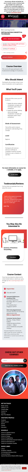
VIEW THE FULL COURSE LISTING (14, 365)
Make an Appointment (13, 315)
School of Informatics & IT (8, 441)
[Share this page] (26, 53)
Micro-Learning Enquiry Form (16, 280)
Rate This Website (6, 414)
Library (3, 448)
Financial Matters (5, 454)
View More (13, 257)
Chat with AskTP (11, 292)
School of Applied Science (8, 432)
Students (3, 420)
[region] (13, 204)
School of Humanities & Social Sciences (11, 439)
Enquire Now (10, 289)
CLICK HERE (14, 174)
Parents (3, 425)
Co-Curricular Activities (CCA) (8, 452)
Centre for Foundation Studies (9, 443)
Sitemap (3, 413)
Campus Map (4, 409)
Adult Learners (5, 422)
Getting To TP (4, 407)
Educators (3, 427)
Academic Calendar (6, 450)
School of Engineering (7, 438)
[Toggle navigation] (25, 16)
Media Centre (4, 406)
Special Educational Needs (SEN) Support (12, 456)
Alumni (3, 423)
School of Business (6, 434)
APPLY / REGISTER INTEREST (11, 38)
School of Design (5, 436)
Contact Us (4, 411)
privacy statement (7, 470)
